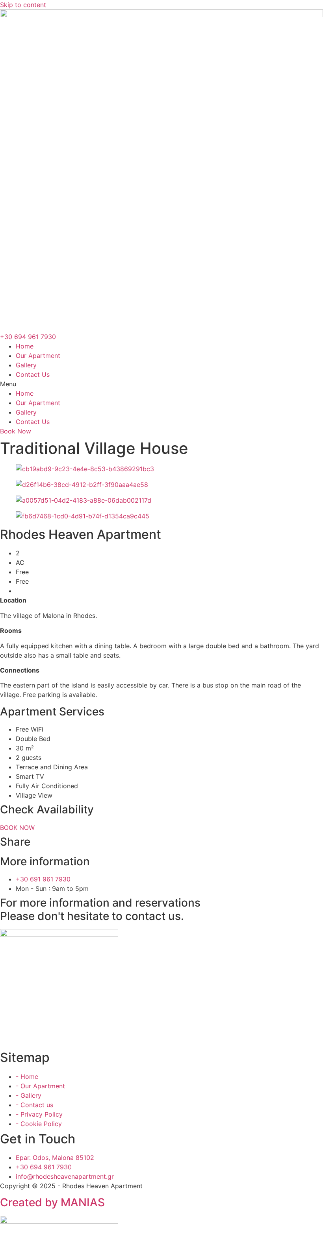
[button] (161, 384)
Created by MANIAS (52, 1202)
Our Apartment (38, 355)
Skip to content (23, 5)
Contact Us (33, 374)
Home (24, 346)
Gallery (26, 365)
